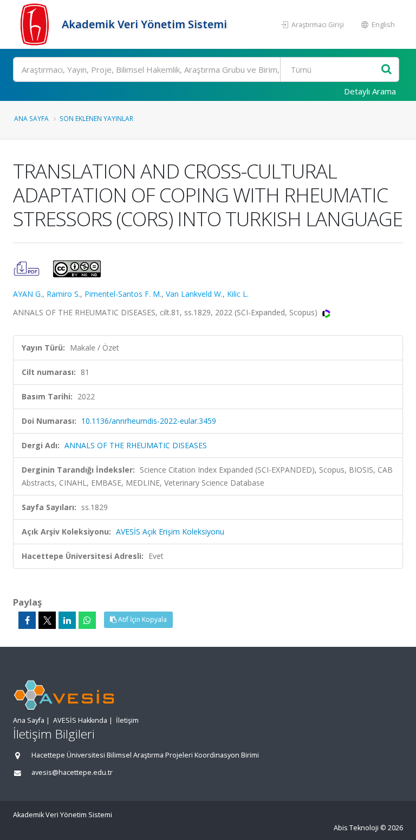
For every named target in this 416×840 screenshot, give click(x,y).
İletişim (127, 720)
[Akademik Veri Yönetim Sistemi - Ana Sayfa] (36, 24)
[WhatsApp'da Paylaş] (87, 620)
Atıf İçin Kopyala (141, 619)
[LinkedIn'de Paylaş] (67, 620)
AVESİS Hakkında (80, 720)
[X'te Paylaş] (47, 620)
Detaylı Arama (370, 91)
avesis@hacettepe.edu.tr (72, 772)
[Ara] (386, 70)
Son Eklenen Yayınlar (96, 118)
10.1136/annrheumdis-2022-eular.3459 (148, 421)
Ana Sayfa (31, 118)
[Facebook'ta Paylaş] (27, 620)
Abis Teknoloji (356, 827)
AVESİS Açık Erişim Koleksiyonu (170, 531)
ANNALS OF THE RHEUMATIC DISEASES (135, 445)
